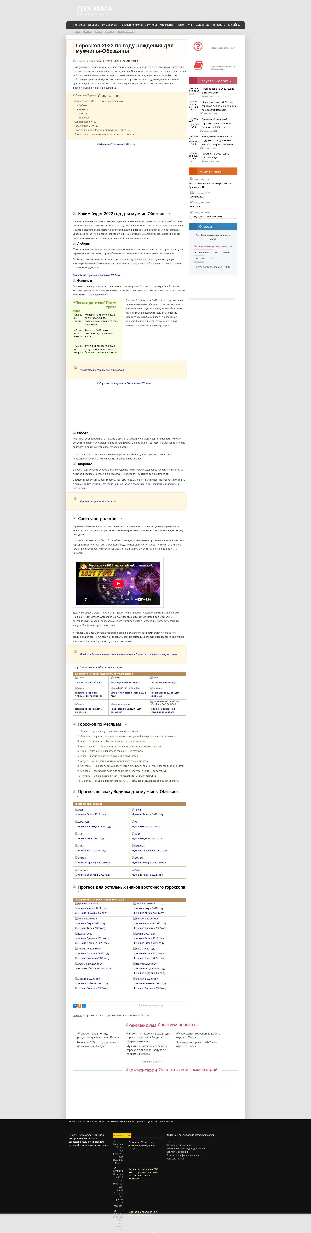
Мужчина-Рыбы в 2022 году (147, 874)
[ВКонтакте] (75, 1006)
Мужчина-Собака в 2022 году (91, 983)
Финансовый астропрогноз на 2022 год (102, 369)
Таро (181, 24)
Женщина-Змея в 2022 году (148, 942)
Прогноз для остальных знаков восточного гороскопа (104, 134)
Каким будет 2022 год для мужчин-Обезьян (99, 101)
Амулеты (151, 24)
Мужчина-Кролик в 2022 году (149, 923)
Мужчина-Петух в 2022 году (149, 968)
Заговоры (93, 24)
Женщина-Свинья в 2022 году (150, 988)
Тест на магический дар (88, 682)
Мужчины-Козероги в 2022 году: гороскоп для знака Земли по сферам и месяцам (101, 349)
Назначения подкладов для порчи (185, 1148)
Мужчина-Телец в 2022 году (147, 814)
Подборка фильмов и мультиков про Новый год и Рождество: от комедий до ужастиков (128, 654)
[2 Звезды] (141, 1005)
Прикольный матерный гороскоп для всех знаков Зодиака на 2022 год (216, 123)
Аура (76, 31)
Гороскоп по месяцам (86, 125)
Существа (202, 24)
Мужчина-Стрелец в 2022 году (92, 862)
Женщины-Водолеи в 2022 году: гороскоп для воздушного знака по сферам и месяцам (101, 319)
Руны (189, 24)
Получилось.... (196, 196)
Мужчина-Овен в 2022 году (90, 814)
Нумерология (110, 24)
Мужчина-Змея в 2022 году (148, 938)
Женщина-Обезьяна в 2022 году (93, 968)
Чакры (97, 31)
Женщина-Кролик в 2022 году (150, 927)
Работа (83, 113)
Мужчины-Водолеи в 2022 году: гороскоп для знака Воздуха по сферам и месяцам (147, 1050)
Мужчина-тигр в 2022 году (148, 908)
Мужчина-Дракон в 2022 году (92, 938)
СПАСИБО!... (195, 206)
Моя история (220, 62)
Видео (117, 60)
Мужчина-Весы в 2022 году (90, 850)
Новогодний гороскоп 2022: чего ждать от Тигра (197, 1044)
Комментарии (130, 60)
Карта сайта (173, 1141)
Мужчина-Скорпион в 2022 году (149, 850)
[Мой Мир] (84, 1006)
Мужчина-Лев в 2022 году (89, 838)
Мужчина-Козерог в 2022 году (149, 862)
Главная (77, 1015)
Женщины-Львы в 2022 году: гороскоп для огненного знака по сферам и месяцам (219, 105)
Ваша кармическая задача (125, 682)
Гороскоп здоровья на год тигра (97, 501)
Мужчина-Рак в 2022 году (146, 826)
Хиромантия (167, 24)
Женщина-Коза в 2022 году (148, 958)
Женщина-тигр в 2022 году (148, 912)
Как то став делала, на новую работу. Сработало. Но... (210, 185)
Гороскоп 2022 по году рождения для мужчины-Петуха (98, 1044)
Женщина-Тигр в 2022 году (90, 927)
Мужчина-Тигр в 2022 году (90, 923)
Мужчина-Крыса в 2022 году (91, 908)
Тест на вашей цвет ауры (163, 682)
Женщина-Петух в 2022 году (149, 972)
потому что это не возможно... (206, 216)
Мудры (86, 31)
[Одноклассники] (79, 1006)
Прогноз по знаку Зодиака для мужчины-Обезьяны (103, 129)
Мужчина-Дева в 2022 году (147, 838)
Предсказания (125, 31)
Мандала (234, 24)
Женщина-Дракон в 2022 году (92, 942)
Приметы (79, 24)
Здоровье (84, 117)
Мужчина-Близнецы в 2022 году (93, 826)
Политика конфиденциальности (184, 1155)
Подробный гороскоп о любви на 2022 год (97, 275)
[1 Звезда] (139, 1005)
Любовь (83, 105)
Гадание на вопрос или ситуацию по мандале (162, 710)
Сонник (108, 31)
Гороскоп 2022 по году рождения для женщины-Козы (99, 333)
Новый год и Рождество (81, 1121)
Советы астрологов (85, 121)
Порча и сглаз (166, 1121)
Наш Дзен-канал (175, 1158)
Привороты (218, 24)
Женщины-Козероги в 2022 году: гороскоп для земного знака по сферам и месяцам (217, 140)
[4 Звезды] (145, 1005)
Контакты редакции (177, 1151)
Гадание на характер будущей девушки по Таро (89, 694)
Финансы (83, 109)
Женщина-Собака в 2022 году (92, 988)
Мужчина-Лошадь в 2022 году (92, 953)
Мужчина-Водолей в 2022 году (92, 874)
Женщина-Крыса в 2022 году (91, 912)
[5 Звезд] (147, 1005)
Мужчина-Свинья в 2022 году (149, 983)
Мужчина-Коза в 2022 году (148, 953)
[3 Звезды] (143, 1005)
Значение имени (132, 24)
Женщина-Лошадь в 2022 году (92, 958)
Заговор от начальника (179, 1144)
